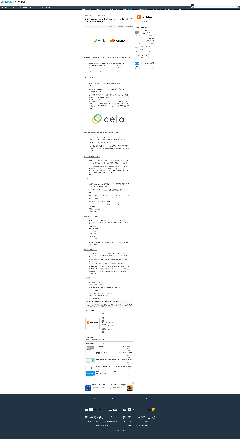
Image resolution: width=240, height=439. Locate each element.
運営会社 (147, 421)
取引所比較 (41, 7)
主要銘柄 (19, 7)
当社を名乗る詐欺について (111, 421)
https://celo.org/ (99, 71)
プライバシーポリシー (129, 421)
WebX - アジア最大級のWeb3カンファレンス (138, 425)
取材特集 (25, 7)
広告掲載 (93, 398)
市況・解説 (12, 7)
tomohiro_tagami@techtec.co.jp (108, 333)
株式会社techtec (102, 15)
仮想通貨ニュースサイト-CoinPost (122, 430)
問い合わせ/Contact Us (93, 421)
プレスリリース (32, 7)
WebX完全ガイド (198, 4)
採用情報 (48, 7)
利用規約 (147, 398)
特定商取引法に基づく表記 (102, 425)
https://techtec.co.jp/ (101, 73)
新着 (6, 7)
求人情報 (111, 398)
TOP (2, 7)
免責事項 (129, 398)
